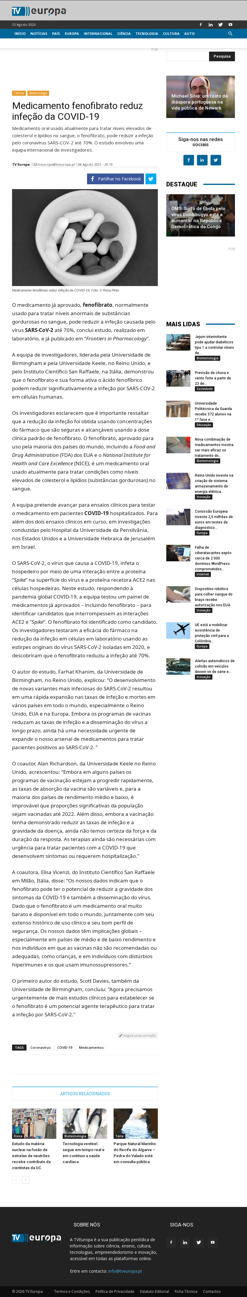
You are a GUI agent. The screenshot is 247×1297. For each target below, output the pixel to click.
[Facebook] (200, 24)
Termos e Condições (72, 1291)
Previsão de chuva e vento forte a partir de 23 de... (213, 378)
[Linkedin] (210, 24)
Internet (203, 574)
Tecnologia (147, 33)
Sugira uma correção (139, 1035)
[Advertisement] (85, 67)
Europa (72, 33)
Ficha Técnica (186, 1291)
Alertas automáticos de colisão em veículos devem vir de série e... (215, 666)
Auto (189, 33)
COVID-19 (64, 1047)
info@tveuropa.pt (125, 1271)
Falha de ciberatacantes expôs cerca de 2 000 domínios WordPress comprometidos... (213, 558)
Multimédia (25, 43)
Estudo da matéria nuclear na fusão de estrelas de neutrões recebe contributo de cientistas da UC (31, 1156)
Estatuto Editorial (154, 1291)
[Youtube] (230, 24)
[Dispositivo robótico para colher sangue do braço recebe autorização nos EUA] (178, 594)
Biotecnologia (38, 93)
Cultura (171, 33)
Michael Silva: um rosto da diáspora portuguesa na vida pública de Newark (199, 102)
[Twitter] (220, 24)
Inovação (204, 497)
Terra (119, 1136)
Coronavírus (40, 1047)
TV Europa (21, 164)
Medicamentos (91, 1047)
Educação (204, 425)
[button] (230, 34)
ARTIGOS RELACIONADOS (85, 1094)
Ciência (124, 33)
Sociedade (205, 389)
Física (18, 1136)
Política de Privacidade (114, 1291)
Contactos (211, 1291)
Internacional (98, 33)
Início (20, 33)
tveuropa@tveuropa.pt (56, 164)
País (56, 33)
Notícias (38, 33)
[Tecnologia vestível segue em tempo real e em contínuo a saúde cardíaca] (85, 1123)
